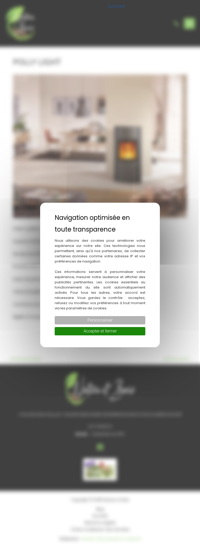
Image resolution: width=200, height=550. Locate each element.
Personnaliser (100, 320)
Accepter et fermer (100, 331)
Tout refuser (116, 6)
